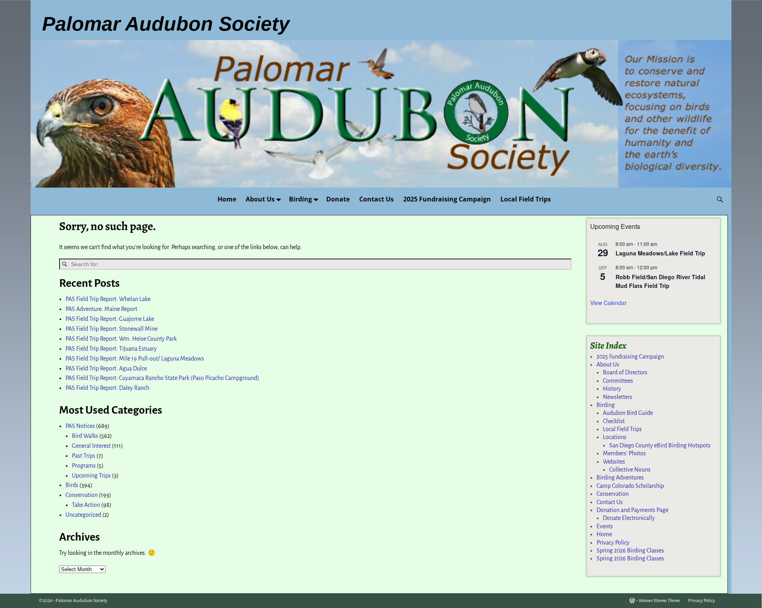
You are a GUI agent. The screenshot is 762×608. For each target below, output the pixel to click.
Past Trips (83, 456)
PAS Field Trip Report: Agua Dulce (106, 368)
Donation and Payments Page (632, 510)
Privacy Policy (613, 542)
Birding (300, 199)
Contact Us (376, 199)
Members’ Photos (624, 453)
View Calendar (608, 303)
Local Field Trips (525, 199)
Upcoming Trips (91, 475)
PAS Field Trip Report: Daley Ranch (107, 388)
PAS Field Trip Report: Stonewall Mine (111, 329)
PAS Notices (80, 426)
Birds (71, 485)
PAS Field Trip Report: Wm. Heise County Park (121, 339)
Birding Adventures (620, 477)
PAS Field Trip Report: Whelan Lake (107, 299)
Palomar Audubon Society (82, 600)
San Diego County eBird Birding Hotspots (659, 445)
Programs (84, 465)
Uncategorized (83, 515)
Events (605, 526)
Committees (618, 381)
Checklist (614, 421)
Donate (338, 199)
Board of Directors (625, 372)
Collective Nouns (629, 469)
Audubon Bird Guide (628, 413)
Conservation (81, 495)
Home (226, 199)
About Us (260, 199)
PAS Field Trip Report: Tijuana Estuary (111, 348)
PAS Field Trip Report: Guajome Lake (109, 319)
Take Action (86, 505)
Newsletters (617, 397)
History (612, 389)
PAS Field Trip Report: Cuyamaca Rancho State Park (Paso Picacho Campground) (162, 378)
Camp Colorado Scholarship (630, 486)
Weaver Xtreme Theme (659, 600)
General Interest (91, 446)
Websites (614, 461)
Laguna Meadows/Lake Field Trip (660, 253)
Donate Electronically (629, 518)
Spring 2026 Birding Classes (630, 550)
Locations (614, 437)
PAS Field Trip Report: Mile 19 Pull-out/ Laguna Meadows (134, 358)
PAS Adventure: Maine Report (101, 309)
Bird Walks (85, 436)
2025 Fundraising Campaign (447, 199)
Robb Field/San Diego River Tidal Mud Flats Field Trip (660, 281)
